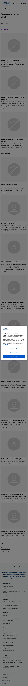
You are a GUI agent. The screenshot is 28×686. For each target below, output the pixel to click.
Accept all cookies (14, 356)
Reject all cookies (14, 352)
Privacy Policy (6, 344)
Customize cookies (14, 348)
